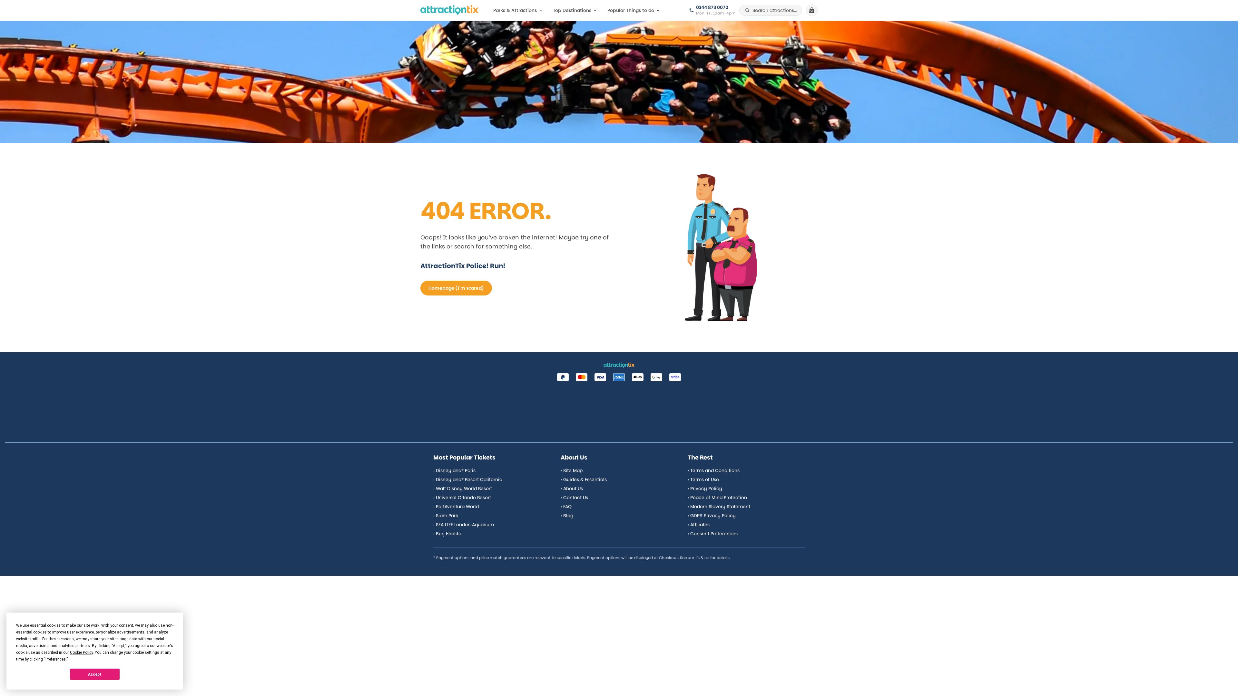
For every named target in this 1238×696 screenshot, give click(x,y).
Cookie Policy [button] (81, 652)
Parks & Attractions (515, 10)
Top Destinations (572, 10)
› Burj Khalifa (447, 533)
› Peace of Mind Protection (717, 497)
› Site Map (572, 470)
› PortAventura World (456, 506)
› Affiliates (699, 524)
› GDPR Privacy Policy (712, 515)
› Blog (567, 515)
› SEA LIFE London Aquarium (463, 524)
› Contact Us (574, 497)
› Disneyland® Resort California (467, 479)
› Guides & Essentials (584, 479)
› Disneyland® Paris (454, 470)
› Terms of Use (703, 479)
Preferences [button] (55, 659)
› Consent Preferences (713, 533)
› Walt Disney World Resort (462, 488)
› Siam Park (445, 515)
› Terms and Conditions (714, 470)
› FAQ (566, 506)
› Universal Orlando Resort (462, 497)
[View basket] (812, 10)
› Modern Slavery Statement (719, 506)
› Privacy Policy (705, 488)
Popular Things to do (630, 10)
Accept (95, 674)
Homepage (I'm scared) (456, 288)
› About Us (572, 488)
